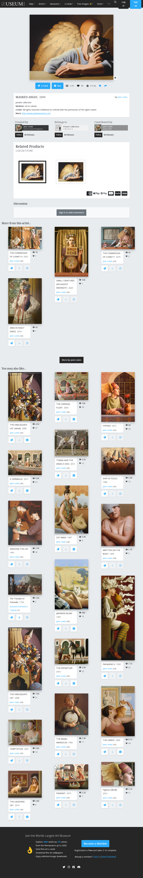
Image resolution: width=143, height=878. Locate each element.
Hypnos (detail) (110, 789)
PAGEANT (60, 793)
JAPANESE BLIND (64, 613)
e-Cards (68, 4)
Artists (42, 4)
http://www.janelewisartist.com (36, 113)
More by (71, 360)
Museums (54, 4)
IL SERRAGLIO (16, 479)
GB (21, 261)
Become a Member (95, 843)
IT (18, 610)
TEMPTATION (16, 749)
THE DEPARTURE (64, 668)
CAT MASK (61, 537)
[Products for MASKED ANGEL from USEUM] (33, 172)
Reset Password (108, 856)
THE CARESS (109, 740)
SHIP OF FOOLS (110, 478)
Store (99, 4)
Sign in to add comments (71, 212)
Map (31, 4)
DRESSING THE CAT (19, 549)
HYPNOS (107, 425)
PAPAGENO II (109, 664)
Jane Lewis (122, 97)
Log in (96, 856)
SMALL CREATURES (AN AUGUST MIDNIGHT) (65, 284)
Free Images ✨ (84, 4)
